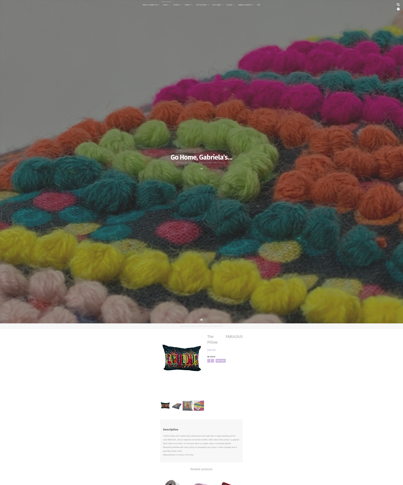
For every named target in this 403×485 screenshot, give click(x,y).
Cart (258, 5)
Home (182, 326)
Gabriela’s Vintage (244, 5)
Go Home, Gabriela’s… (201, 157)
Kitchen (176, 5)
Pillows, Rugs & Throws (199, 326)
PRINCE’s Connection (150, 5)
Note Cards (217, 5)
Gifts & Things (201, 5)
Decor (165, 5)
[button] (201, 367)
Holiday (229, 5)
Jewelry (187, 5)
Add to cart (220, 360)
